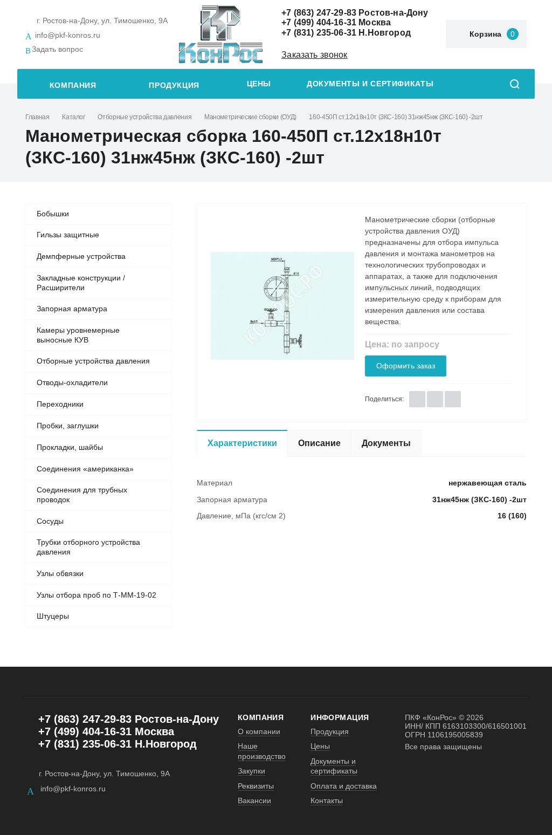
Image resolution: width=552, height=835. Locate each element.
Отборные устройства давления (144, 117)
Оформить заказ (406, 366)
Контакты (326, 800)
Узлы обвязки (60, 573)
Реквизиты (256, 786)
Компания (73, 85)
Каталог (73, 117)
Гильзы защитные (68, 234)
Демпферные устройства (81, 256)
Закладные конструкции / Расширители (81, 282)
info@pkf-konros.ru (67, 35)
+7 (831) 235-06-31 (318, 32)
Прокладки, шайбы (70, 447)
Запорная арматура (72, 308)
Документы (386, 443)
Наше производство (262, 751)
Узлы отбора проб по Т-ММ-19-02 (96, 595)
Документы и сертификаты (370, 84)
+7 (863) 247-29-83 (318, 12)
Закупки (251, 770)
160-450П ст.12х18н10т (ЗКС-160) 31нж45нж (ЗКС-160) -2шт (395, 117)
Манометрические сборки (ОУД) (250, 117)
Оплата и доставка (343, 786)
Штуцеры (53, 616)
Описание (319, 443)
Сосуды (50, 521)
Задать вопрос (57, 49)
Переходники (60, 404)
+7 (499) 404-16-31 (318, 22)
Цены (259, 84)
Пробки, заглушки (68, 425)
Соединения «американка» (85, 468)
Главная (37, 117)
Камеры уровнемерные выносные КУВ (78, 335)
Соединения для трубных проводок (82, 494)
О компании (259, 731)
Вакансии (254, 800)
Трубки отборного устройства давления (88, 547)
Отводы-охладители (72, 382)
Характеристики (242, 443)
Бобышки (53, 213)
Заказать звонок (314, 54)
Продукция (174, 85)
